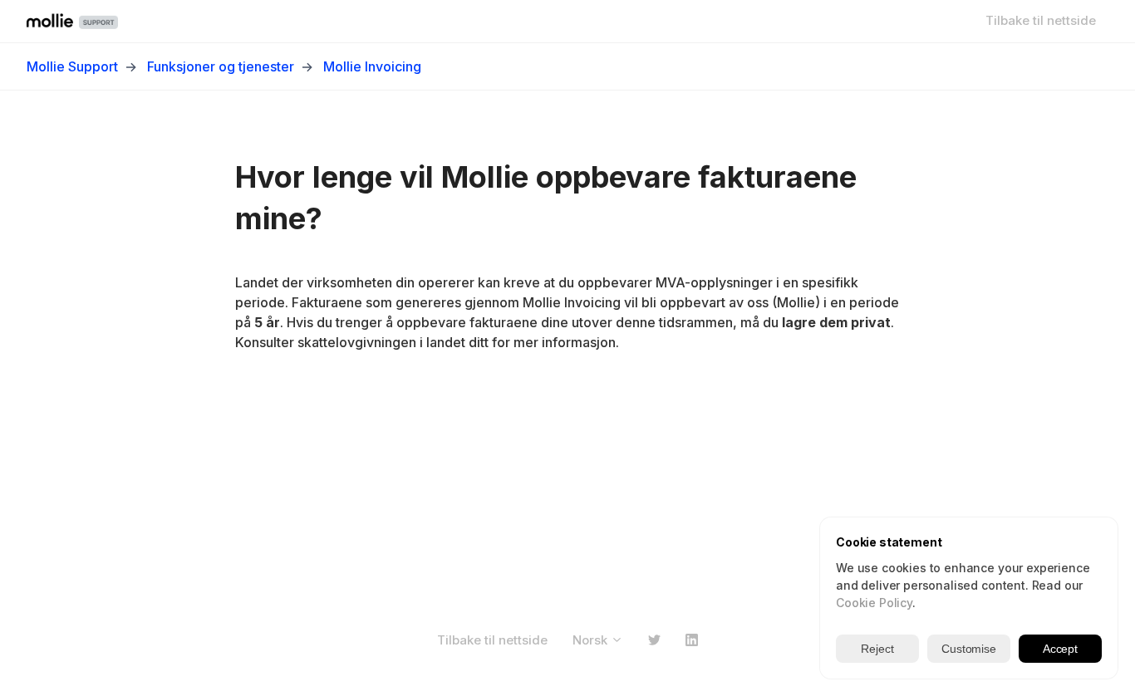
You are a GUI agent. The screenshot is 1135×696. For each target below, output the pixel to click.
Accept (1060, 648)
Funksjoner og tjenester (220, 66)
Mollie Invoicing (372, 66)
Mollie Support (72, 66)
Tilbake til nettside (1040, 20)
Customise (968, 648)
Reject (877, 648)
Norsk (591, 640)
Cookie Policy (874, 603)
